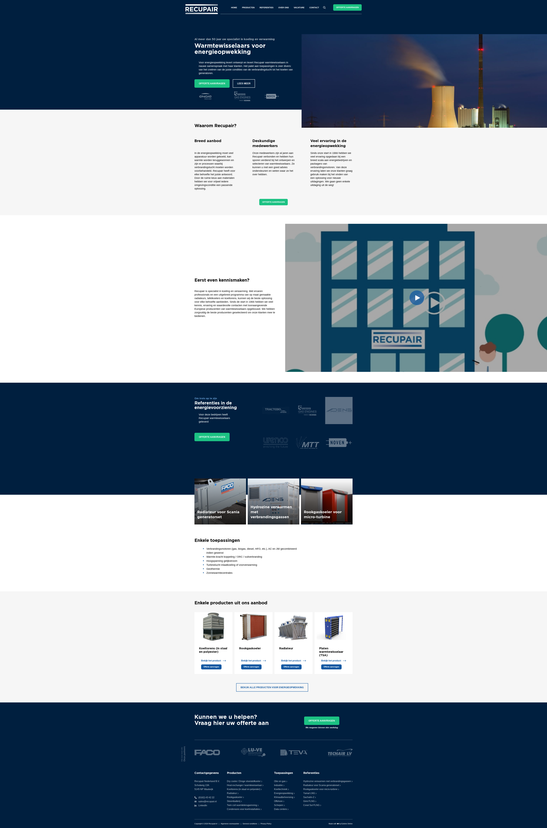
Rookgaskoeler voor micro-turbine (320, 789)
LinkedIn (202, 805)
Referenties (266, 7)
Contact (314, 7)
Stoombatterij (233, 801)
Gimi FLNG (309, 801)
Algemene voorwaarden (230, 824)
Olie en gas (280, 781)
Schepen (278, 805)
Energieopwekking (283, 793)
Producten (248, 7)
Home (234, 7)
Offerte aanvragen (347, 7)
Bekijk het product (211, 660)
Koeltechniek (280, 789)
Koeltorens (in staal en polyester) (243, 789)
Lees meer (244, 83)
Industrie (278, 785)
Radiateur (286, 648)
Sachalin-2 (308, 797)
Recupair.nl (213, 824)
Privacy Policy (266, 824)
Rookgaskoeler (250, 648)
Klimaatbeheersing (283, 797)
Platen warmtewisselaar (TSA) (331, 652)
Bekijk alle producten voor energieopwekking (272, 687)
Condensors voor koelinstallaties (243, 809)
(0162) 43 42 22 (206, 797)
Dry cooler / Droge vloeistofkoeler (244, 781)
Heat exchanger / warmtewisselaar (244, 785)
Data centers (280, 809)
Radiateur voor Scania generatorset (321, 785)
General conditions (250, 824)
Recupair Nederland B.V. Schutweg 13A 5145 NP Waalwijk (207, 785)
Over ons (283, 7)
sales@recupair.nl (207, 801)
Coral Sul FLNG (311, 805)
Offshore (278, 801)
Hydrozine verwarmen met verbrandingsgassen (327, 781)
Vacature (299, 7)
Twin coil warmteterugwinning (242, 805)
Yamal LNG (309, 793)
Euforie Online (347, 824)
